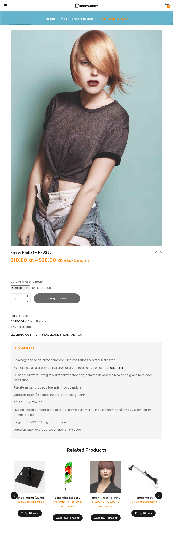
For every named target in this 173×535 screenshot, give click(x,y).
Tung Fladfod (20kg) (29, 497)
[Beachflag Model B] (67, 477)
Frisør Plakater (82, 19)
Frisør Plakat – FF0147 (105, 497)
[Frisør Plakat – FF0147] (105, 477)
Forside (50, 19)
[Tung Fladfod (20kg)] (29, 477)
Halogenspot (143, 497)
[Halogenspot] (143, 477)
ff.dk (64, 19)
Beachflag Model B (67, 497)
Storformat (26, 327)
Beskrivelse (24, 348)
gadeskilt (116, 368)
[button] (167, 5)
